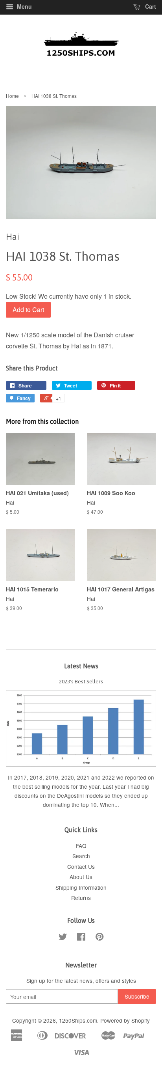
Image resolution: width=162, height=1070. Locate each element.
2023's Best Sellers (81, 681)
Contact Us (81, 866)
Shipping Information (81, 887)
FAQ (81, 845)
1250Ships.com (78, 1020)
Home (12, 95)
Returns (81, 898)
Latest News (81, 666)
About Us (81, 877)
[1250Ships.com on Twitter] (63, 938)
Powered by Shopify (125, 1020)
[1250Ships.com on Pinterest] (99, 938)
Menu (23, 6)
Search (81, 856)
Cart (150, 6)
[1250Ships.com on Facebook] (81, 938)
